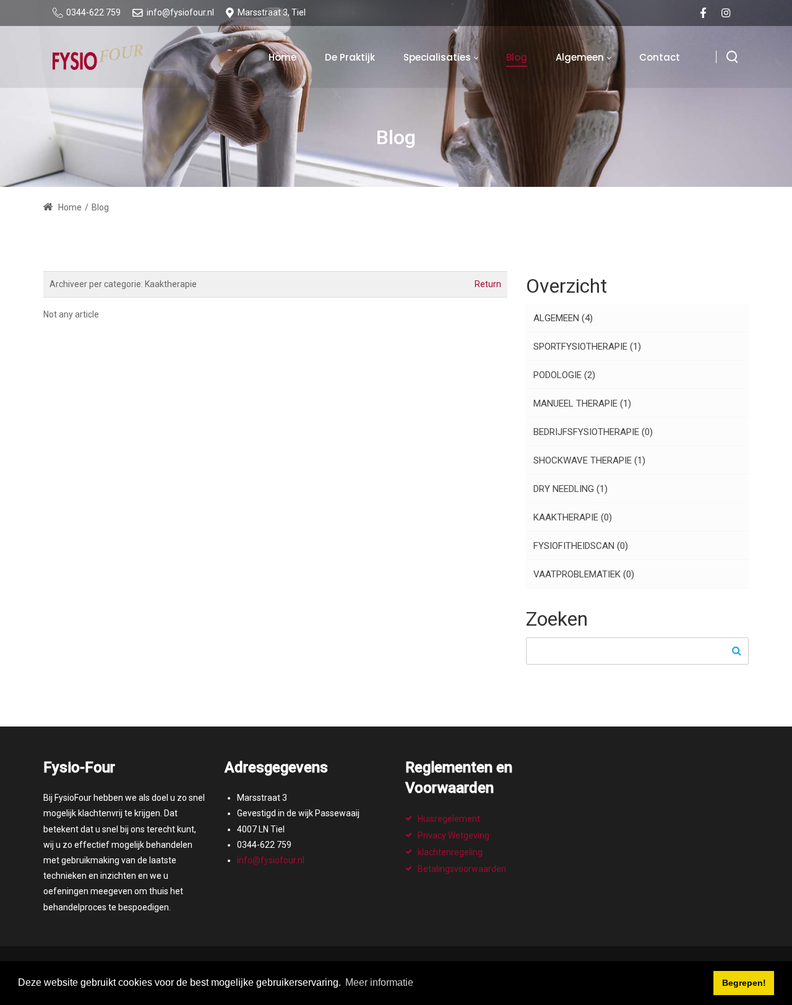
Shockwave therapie (589, 460)
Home (69, 207)
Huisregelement (449, 819)
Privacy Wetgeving (453, 835)
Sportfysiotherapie (587, 346)
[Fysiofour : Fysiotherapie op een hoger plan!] (98, 57)
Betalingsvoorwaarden (462, 869)
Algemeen (563, 318)
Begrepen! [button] (744, 983)
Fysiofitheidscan (580, 545)
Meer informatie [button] (379, 982)
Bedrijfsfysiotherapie (593, 432)
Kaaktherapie (572, 517)
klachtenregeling (450, 852)
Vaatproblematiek (583, 574)
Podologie (564, 375)
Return (488, 284)
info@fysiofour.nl (270, 860)
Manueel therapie (582, 403)
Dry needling (570, 488)
